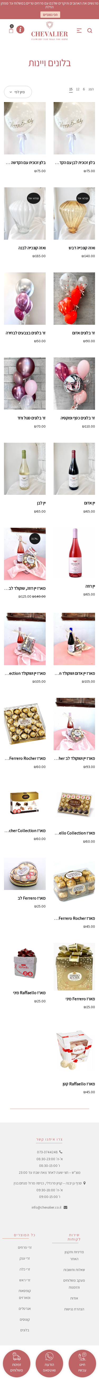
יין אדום (89, 503)
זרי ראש (24, 1280)
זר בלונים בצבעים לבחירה (26, 333)
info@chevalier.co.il (46, 1207)
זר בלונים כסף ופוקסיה (78, 418)
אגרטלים (25, 1308)
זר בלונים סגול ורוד (31, 418)
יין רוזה (90, 586)
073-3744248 (47, 1152)
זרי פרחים (25, 1247)
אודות (74, 1298)
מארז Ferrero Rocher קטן (73, 918)
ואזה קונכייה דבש (82, 248)
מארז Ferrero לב (32, 898)
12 (77, 89)
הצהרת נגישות (74, 1309)
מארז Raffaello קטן (79, 1084)
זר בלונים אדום (83, 333)
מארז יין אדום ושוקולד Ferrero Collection (62, 673)
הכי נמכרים (50, 14)
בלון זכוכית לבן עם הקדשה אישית (69, 162)
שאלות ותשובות (74, 1269)
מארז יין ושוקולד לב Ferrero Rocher (66, 758)
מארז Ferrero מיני (80, 999)
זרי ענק (25, 1258)
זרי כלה (25, 1269)
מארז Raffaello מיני (29, 992)
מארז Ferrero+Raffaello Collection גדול (61, 833)
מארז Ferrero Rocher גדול (24, 758)
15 (71, 89)
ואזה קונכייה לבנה (32, 248)
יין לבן (41, 503)
